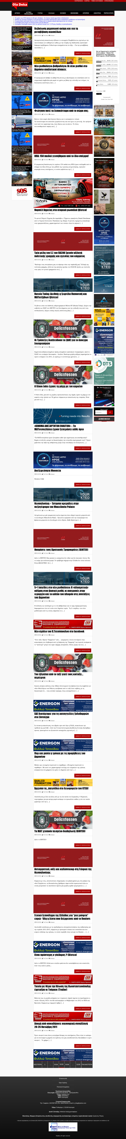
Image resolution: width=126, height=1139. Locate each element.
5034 (56, 1064)
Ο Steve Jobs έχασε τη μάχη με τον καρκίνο (58, 386)
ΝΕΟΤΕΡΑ (38, 1064)
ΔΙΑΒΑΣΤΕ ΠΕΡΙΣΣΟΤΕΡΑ (83, 53)
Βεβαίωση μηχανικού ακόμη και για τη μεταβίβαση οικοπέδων (56, 30)
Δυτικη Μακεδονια (28, 13)
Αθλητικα (97, 13)
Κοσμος (63, 13)
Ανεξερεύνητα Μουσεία (47, 470)
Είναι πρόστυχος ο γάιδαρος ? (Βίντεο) (55, 954)
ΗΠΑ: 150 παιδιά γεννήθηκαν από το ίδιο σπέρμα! (61, 156)
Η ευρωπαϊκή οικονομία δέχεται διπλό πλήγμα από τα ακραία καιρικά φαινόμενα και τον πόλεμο (43, 21)
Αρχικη (17, 13)
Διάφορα (52, 35)
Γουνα (40, 13)
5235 (78, 1064)
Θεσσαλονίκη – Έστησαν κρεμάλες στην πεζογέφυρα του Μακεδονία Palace (56, 505)
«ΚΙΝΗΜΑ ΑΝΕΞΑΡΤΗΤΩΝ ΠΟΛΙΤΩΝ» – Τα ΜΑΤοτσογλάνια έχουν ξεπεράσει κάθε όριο (59, 427)
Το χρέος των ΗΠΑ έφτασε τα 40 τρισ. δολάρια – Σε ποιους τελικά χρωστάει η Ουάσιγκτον (42, 18)
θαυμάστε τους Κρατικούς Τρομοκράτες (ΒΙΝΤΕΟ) (61, 549)
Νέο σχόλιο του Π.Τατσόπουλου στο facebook (59, 631)
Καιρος (87, 1)
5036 (67, 1064)
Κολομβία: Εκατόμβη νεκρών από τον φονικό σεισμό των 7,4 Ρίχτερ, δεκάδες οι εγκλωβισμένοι (43, 24)
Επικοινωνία (63, 1078)
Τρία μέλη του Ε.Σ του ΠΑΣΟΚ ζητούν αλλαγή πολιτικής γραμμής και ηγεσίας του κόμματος (59, 254)
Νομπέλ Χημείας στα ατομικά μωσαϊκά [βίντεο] (60, 210)
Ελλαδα (52, 13)
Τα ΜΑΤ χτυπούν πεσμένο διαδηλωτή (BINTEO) (59, 831)
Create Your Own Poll (107, 99)
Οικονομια (74, 13)
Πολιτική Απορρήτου (63, 1087)
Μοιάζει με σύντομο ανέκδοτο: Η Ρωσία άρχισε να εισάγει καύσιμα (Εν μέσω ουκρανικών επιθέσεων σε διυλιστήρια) (50, 19)
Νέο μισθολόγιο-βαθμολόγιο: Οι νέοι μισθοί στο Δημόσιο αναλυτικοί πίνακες (60, 67)
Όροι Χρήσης (63, 1082)
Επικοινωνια (109, 1)
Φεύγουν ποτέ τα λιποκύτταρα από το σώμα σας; (61, 110)
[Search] (110, 412)
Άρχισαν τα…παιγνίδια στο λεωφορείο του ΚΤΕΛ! (61, 788)
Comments (106, 97)
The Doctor (46, 35)
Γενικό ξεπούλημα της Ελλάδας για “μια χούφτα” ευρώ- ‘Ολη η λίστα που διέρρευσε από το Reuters (62, 917)
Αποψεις (86, 13)
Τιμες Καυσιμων (97, 1)
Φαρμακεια (79, 1)
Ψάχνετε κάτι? (104, 409)
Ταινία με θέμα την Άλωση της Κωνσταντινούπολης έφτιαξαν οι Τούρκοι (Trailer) (62, 988)
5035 (62, 1064)
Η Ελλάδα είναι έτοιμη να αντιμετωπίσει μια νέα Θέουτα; (32, 22)
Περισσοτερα (109, 13)
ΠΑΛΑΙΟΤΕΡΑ (87, 1064)
